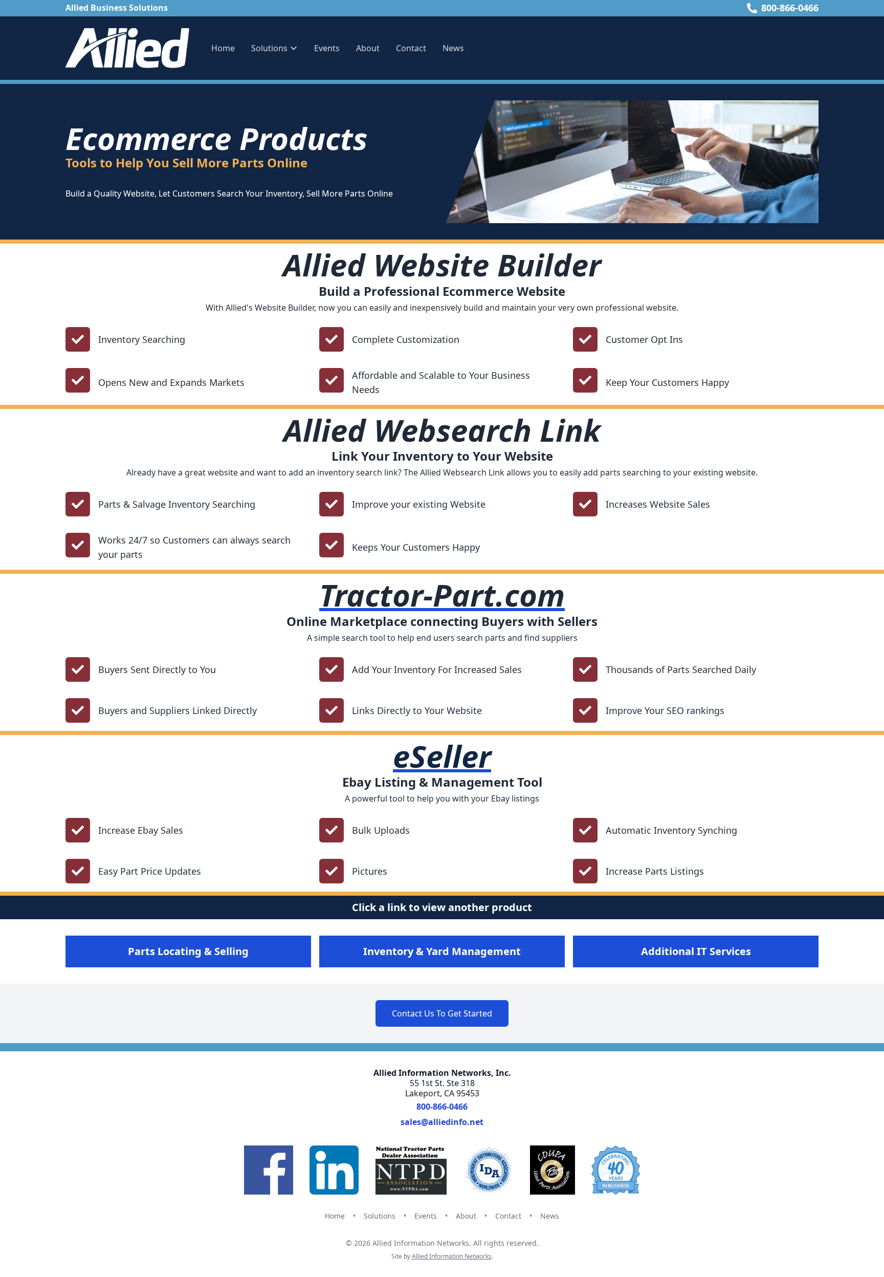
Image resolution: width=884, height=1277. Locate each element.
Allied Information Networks (452, 1256)
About (368, 48)
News (453, 48)
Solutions (379, 1216)
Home (223, 48)
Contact (411, 48)
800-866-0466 (790, 8)
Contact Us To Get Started (442, 1013)
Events (327, 48)
